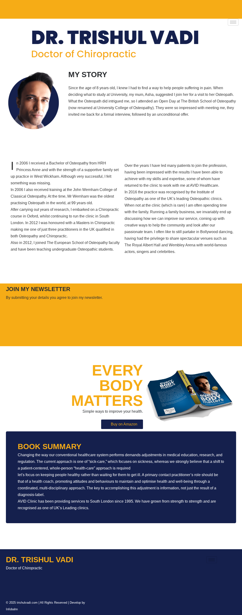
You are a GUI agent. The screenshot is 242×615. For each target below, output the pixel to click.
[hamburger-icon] (233, 22)
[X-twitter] (50, 8)
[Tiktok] (22, 8)
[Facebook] (8, 8)
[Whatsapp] (92, 8)
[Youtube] (78, 8)
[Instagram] (36, 8)
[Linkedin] (64, 8)
